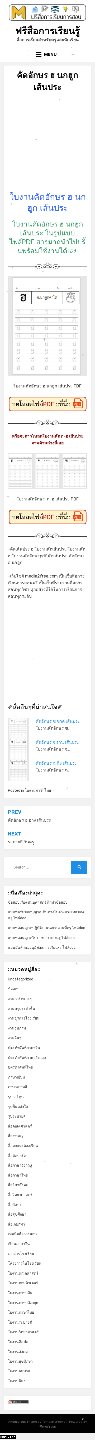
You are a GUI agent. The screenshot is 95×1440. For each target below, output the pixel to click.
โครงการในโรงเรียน (24, 1263)
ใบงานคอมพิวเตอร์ (23, 1283)
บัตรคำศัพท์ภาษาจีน (24, 1048)
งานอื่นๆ (14, 1038)
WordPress (47, 1426)
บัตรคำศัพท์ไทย (20, 1067)
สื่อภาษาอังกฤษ (20, 1165)
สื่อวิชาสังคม (18, 1185)
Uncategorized (20, 979)
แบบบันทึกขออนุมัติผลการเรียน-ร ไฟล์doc (42, 947)
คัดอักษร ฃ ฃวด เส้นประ (58, 721)
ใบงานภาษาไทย (38, 790)
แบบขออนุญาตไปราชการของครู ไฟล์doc (41, 938)
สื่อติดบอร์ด (17, 1155)
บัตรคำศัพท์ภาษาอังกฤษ (27, 1057)
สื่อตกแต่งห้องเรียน (23, 1146)
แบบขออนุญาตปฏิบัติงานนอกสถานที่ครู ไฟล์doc (46, 928)
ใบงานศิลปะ (18, 1342)
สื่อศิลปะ (15, 1204)
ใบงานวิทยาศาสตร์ (23, 1332)
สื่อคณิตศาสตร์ (20, 1126)
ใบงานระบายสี (20, 1322)
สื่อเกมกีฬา (16, 1224)
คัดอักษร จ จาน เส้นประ (57, 742)
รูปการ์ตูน (16, 1097)
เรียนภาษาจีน (19, 1244)
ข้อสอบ (14, 989)
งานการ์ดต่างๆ (20, 999)
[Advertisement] (47, 144)
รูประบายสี (17, 1116)
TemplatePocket (54, 1421)
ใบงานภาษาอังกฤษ (23, 1303)
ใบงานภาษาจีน (20, 1293)
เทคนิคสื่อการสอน (22, 1234)
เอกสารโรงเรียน (21, 1254)
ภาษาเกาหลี (17, 1087)
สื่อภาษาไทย (18, 1175)
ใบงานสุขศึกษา (20, 1361)
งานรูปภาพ (17, 1028)
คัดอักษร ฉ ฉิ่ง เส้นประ (56, 763)
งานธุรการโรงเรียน (24, 1018)
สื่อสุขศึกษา (17, 1214)
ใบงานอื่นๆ (17, 1381)
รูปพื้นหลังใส (18, 1106)
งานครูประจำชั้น (21, 1008)
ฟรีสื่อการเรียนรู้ (47, 30)
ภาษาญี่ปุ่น (16, 1077)
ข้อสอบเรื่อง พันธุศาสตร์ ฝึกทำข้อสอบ (38, 902)
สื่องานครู (15, 1136)
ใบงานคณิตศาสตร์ (23, 1273)
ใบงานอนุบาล (19, 1371)
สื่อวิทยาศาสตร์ (20, 1195)
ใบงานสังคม (18, 1352)
